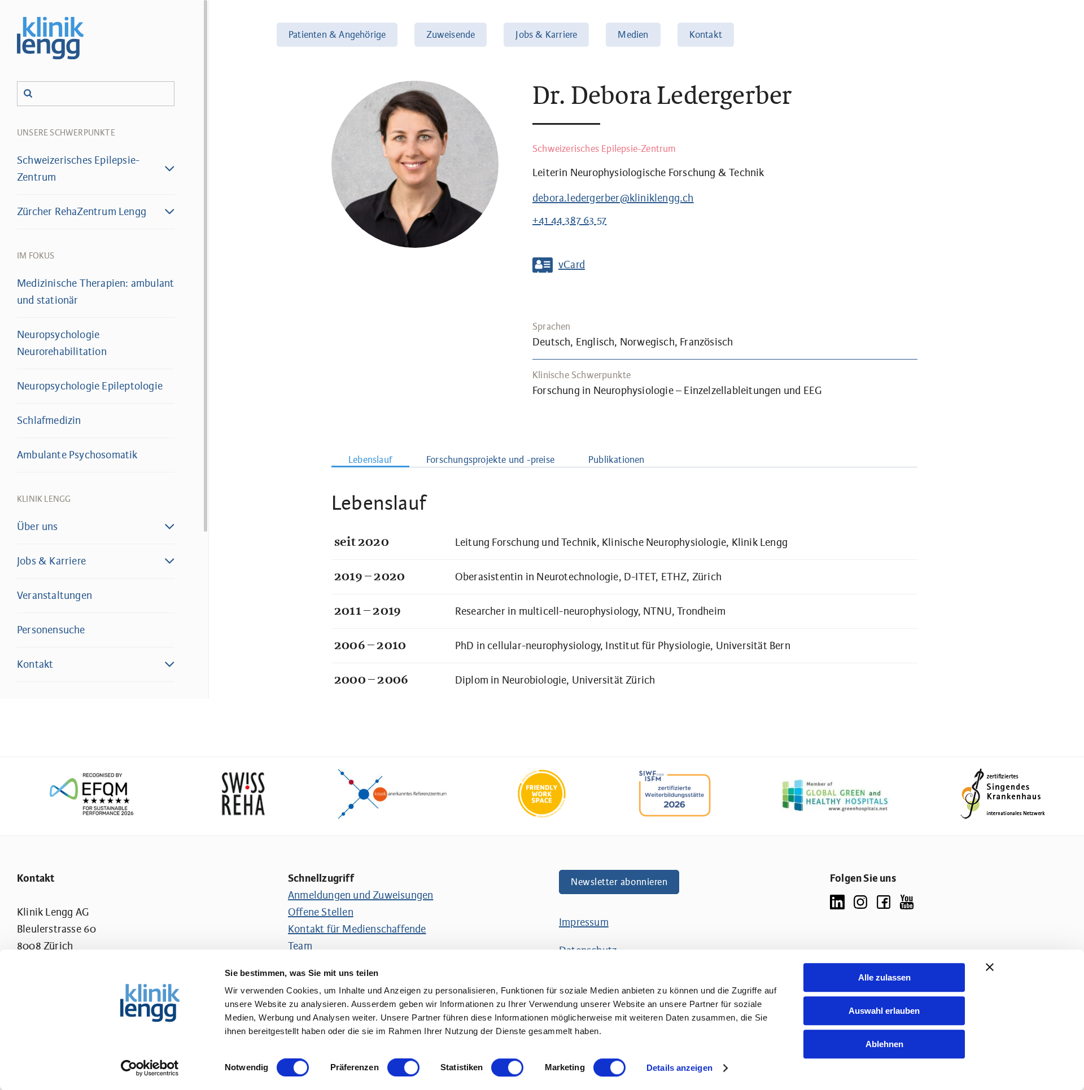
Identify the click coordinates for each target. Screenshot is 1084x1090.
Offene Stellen (320, 912)
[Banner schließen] (990, 967)
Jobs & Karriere (546, 35)
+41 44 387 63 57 (569, 220)
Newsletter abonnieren (619, 882)
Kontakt (705, 35)
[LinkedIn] (837, 900)
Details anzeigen (679, 1068)
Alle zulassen (884, 977)
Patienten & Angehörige (337, 35)
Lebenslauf (370, 460)
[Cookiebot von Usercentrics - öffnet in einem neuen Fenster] (149, 1068)
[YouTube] (906, 900)
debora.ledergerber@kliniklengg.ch (613, 198)
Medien (633, 35)
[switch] (403, 1067)
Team (300, 946)
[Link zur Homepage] (50, 38)
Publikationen (616, 460)
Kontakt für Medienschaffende (357, 929)
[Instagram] (860, 900)
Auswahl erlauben (884, 1010)
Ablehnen (884, 1044)
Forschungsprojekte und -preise (490, 460)
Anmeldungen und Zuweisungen (360, 895)
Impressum (584, 922)
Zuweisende (450, 35)
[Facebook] (883, 900)
